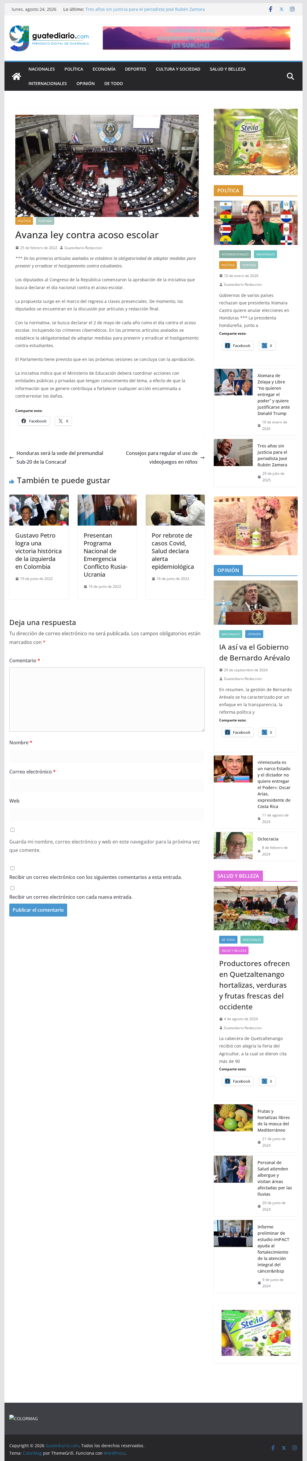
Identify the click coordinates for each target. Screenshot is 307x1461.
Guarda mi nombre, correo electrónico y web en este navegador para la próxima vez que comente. (104, 846)
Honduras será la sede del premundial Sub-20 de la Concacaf (59, 457)
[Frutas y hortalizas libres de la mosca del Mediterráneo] (233, 1128)
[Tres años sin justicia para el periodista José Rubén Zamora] (233, 463)
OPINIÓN (85, 83)
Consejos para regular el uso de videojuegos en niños (162, 457)
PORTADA (45, 221)
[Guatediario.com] (16, 76)
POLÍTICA (73, 69)
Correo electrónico (32, 771)
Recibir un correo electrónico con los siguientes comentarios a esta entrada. (95, 877)
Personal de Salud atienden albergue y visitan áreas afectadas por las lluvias (275, 1178)
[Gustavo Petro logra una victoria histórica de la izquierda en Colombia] (38, 499)
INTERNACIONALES (47, 83)
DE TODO (113, 83)
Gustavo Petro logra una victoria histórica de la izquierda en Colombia (38, 551)
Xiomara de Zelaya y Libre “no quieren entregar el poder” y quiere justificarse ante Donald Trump (274, 394)
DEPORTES (135, 69)
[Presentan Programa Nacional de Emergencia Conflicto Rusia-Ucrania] (107, 499)
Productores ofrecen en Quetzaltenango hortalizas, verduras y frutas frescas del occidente (254, 984)
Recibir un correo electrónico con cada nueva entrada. (71, 897)
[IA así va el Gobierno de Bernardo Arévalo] (255, 603)
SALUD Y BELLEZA (228, 69)
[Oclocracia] (233, 846)
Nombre (20, 742)
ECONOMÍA (104, 69)
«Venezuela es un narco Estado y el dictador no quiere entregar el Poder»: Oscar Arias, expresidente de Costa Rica (274, 784)
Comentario (24, 660)
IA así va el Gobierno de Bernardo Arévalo (254, 652)
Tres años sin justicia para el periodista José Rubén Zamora (145, 9)
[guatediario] (23, 1418)
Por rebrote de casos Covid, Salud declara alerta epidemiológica (173, 551)
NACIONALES (41, 69)
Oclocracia (268, 839)
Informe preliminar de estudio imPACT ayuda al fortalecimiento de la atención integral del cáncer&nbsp (273, 1249)
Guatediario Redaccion (83, 247)
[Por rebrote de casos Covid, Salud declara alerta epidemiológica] (175, 499)
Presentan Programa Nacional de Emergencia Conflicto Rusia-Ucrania (105, 554)
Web (14, 801)
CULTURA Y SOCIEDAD (178, 69)
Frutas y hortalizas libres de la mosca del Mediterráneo (274, 1120)
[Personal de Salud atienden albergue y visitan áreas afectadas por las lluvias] (233, 1186)
